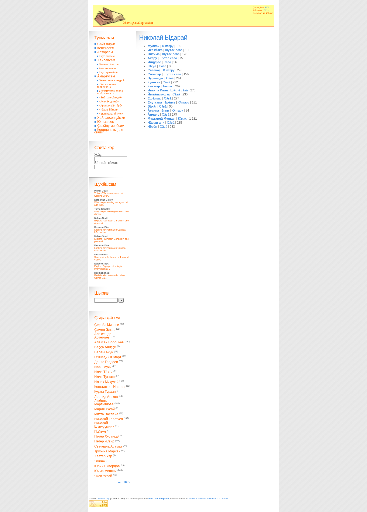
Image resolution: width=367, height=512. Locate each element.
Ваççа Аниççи (105, 347)
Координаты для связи (108, 131)
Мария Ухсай (104, 409)
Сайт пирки (106, 44)
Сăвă (167, 62)
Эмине (99, 461)
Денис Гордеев (106, 362)
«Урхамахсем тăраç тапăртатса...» (110, 92)
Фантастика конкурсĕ (111, 80)
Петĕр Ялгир (104, 441)
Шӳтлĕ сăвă (173, 50)
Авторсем (105, 52)
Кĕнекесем (105, 48)
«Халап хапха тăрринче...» (106, 85)
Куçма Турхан (105, 392)
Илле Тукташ (104, 377)
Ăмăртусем (106, 76)
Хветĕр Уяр (103, 456)
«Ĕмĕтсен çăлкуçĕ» (110, 97)
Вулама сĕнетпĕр (109, 64)
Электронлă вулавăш (137, 22)
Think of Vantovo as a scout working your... (108, 194)
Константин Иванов (109, 387)
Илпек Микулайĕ (107, 382)
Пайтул (100, 431)
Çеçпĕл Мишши (106, 325)
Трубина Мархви (107, 451)
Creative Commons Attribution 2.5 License (208, 498)
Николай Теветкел (108, 419)
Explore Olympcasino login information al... (108, 267)
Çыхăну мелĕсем (110, 125)
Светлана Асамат (108, 446)
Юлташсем (105, 121)
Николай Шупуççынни (104, 424)
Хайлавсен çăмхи (111, 117)
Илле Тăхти (103, 372)
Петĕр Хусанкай (107, 436)
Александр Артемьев (102, 335)
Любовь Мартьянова (104, 402)
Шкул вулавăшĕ (108, 72)
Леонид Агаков (106, 397)
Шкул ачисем (106, 56)
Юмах (182, 118)
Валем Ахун (103, 352)
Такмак (167, 86)
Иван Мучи (103, 367)
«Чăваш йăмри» (108, 109)
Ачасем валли (107, 68)
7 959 (266, 10)
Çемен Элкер (104, 330)
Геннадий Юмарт (107, 357)
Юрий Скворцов (107, 466)
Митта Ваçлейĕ (106, 414)
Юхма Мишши (105, 471)
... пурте (124, 481)
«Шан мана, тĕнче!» (111, 113)
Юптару (168, 46)
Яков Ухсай (103, 476)
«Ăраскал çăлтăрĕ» (111, 105)
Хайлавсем (106, 60)
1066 (267, 7)
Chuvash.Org (103, 498)
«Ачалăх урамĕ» (109, 101)
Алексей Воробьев (109, 342)
